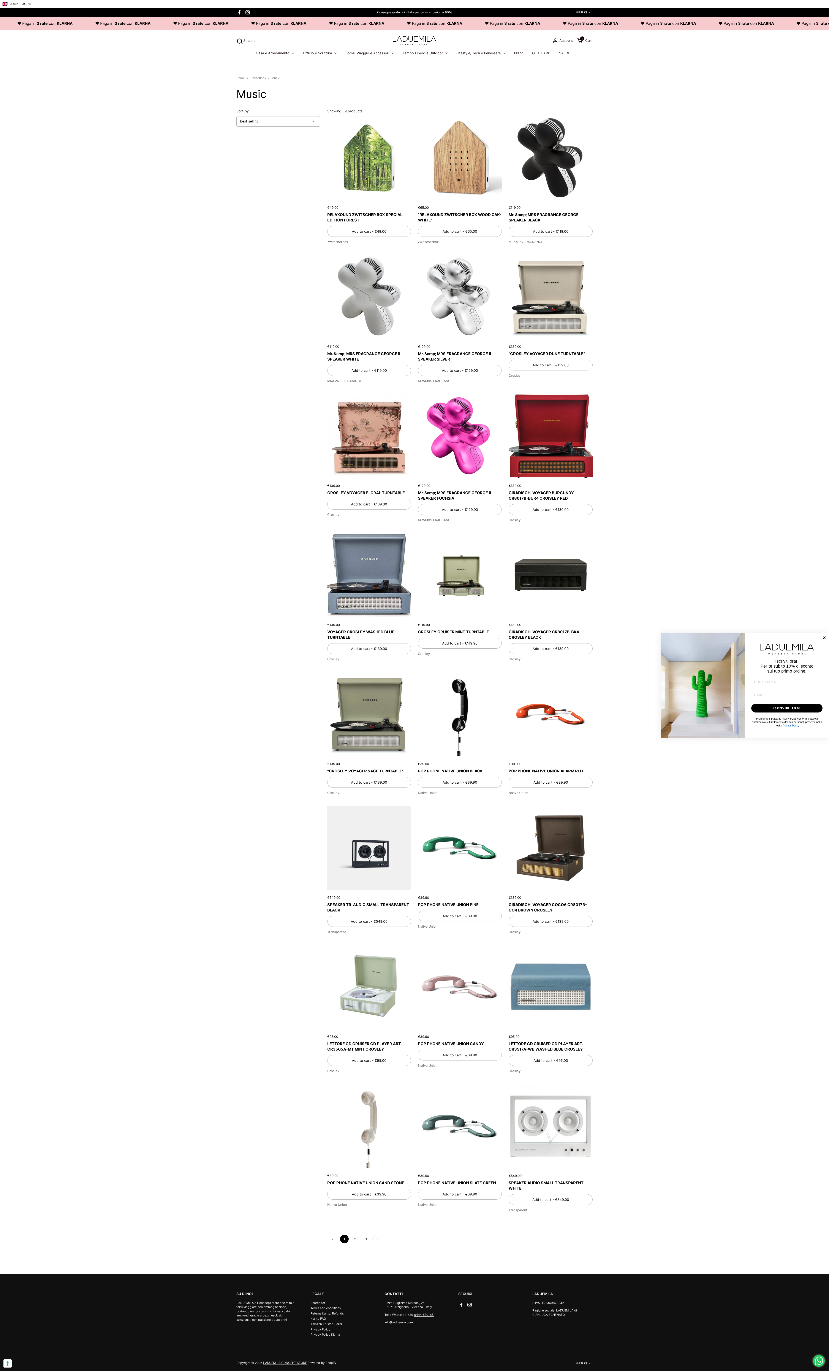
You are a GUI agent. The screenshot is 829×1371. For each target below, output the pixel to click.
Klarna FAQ (318, 1318)
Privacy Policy (320, 1329)
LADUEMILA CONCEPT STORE (285, 1363)
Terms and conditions (325, 1308)
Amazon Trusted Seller (326, 1324)
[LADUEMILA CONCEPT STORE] (414, 40)
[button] (245, 40)
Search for (317, 1303)
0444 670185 (424, 1314)
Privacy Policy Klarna (325, 1334)
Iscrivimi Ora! (787, 708)
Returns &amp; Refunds (327, 1313)
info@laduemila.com (398, 1322)
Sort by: (243, 111)
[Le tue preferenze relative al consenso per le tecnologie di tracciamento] (7, 1363)
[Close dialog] (824, 637)
